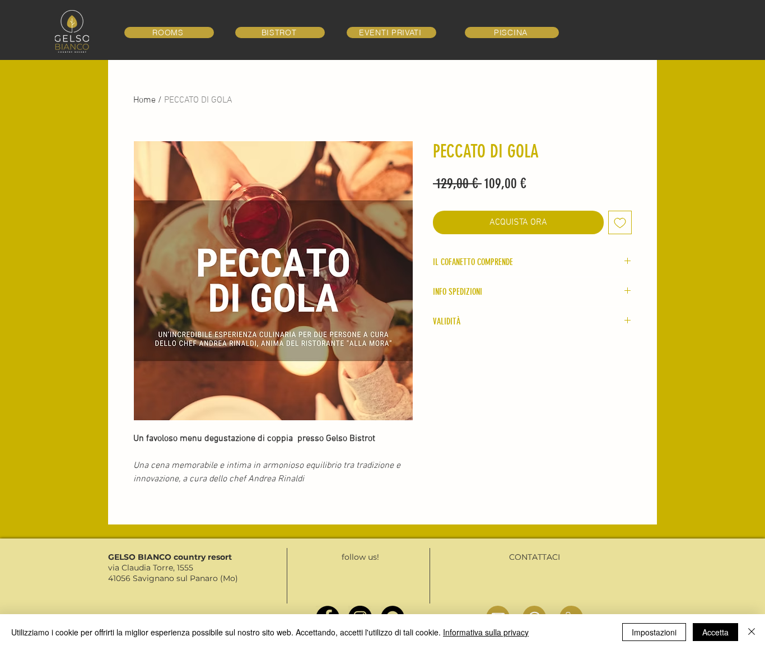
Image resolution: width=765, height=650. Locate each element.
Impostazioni (654, 632)
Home (144, 100)
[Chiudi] (751, 632)
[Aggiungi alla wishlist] (620, 222)
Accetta (715, 632)
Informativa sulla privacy (486, 632)
